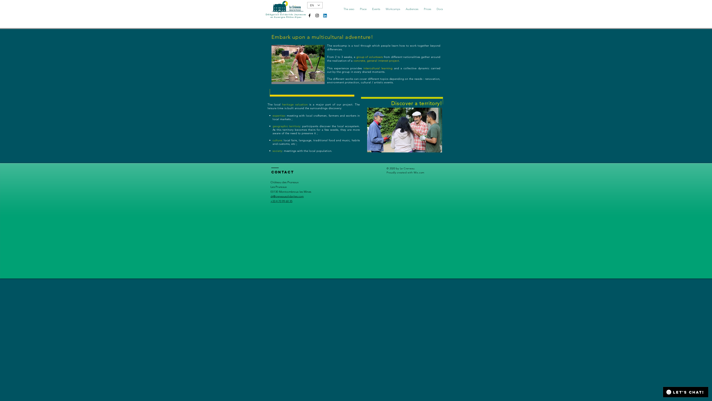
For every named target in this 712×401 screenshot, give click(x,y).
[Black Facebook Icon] (309, 15)
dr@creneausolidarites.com (287, 196)
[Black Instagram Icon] (317, 15)
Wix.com (419, 172)
